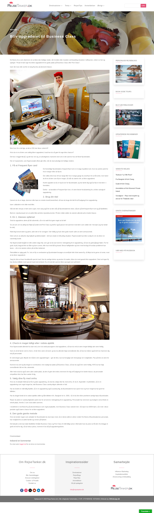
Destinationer (55, 6)
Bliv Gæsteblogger (32, 475)
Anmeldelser (90, 6)
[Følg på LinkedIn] (38, 490)
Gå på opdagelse (77, 483)
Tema (67, 6)
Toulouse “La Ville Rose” (124, 175)
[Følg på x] (30, 490)
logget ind (23, 444)
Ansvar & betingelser (32, 478)
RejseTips (78, 6)
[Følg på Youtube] (34, 490)
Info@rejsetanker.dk (77, 489)
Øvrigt (100, 6)
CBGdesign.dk (114, 499)
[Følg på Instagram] (26, 490)
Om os (32, 472)
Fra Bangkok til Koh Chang (125, 179)
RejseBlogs (77, 475)
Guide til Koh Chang (122, 184)
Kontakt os (32, 483)
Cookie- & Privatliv (32, 480)
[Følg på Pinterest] (42, 490)
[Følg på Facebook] (21, 490)
